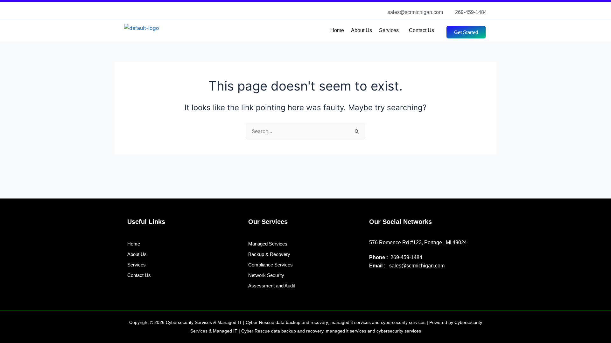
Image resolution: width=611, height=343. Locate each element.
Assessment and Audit (271, 285)
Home (337, 30)
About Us (361, 30)
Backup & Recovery (269, 254)
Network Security (266, 275)
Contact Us (421, 30)
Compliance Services (270, 264)
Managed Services (267, 243)
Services (389, 30)
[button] (390, 30)
